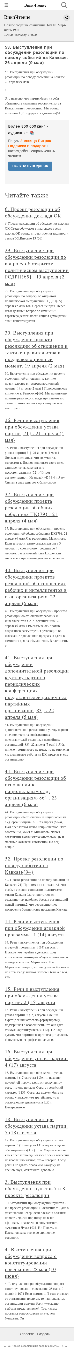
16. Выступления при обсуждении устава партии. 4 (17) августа (36, 1058)
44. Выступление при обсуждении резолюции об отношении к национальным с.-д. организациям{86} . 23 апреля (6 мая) (35, 788)
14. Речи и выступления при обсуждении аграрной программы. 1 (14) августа (35, 928)
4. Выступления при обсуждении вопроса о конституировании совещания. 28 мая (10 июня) (31, 1262)
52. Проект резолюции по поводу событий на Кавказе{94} (34, 865)
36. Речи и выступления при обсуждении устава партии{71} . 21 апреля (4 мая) (34, 430)
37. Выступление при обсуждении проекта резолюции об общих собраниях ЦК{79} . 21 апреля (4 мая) (31, 507)
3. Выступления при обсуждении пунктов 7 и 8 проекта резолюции (35, 1188)
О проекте (26, 1334)
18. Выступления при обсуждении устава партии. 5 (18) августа (36, 1126)
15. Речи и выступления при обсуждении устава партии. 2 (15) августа (32, 995)
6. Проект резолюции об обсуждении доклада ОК (33, 212)
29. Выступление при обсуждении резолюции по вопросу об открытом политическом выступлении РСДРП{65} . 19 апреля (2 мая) (37, 266)
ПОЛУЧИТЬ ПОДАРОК (30, 166)
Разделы (43, 1334)
